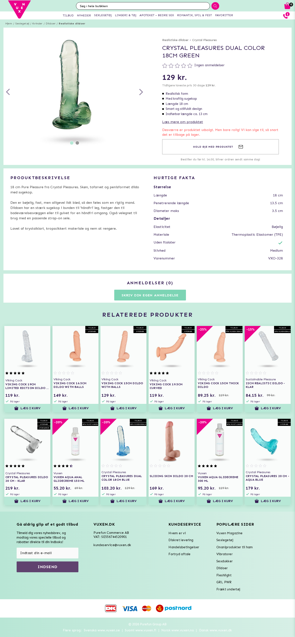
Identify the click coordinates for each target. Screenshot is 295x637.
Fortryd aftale (179, 554)
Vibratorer (224, 554)
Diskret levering (180, 540)
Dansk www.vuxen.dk (215, 630)
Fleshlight (224, 575)
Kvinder (37, 23)
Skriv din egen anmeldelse (150, 295)
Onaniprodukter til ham (234, 547)
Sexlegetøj (22, 23)
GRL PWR (224, 582)
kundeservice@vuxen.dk (112, 545)
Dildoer (51, 23)
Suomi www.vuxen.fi (140, 630)
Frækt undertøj (228, 589)
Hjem (8, 23)
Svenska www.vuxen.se (102, 630)
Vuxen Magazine (229, 533)
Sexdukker (224, 561)
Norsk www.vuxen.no (177, 630)
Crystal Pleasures (204, 40)
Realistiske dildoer (72, 23)
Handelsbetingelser (183, 547)
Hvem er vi (177, 533)
